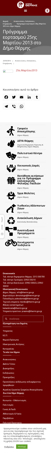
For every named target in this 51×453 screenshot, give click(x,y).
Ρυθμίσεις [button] (9, 446)
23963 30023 (31, 283)
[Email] (22, 98)
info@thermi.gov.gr (25, 292)
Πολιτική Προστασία (12, 423)
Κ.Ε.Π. (5, 335)
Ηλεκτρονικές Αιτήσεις (13, 344)
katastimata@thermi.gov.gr (15, 308)
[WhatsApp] (22, 107)
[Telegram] (6, 107)
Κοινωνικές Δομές (28, 165)
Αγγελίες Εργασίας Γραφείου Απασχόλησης (23, 390)
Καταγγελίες (8, 349)
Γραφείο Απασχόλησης (26, 130)
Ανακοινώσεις (19, 21)
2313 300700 (39, 277)
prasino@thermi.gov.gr (32, 311)
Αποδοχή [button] (22, 446)
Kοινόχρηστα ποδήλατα (25, 244)
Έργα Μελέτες (26, 193)
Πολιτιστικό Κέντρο (29, 153)
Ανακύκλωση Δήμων (29, 218)
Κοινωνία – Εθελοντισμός (14, 400)
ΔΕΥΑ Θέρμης (25, 140)
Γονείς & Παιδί (9, 409)
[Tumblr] (37, 98)
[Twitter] (14, 98)
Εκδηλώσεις (29, 21)
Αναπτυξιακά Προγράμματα (26, 232)
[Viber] (14, 107)
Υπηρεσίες (8, 331)
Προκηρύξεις (9, 377)
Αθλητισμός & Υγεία (12, 414)
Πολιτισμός (8, 405)
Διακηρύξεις (8, 368)
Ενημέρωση (7, 24)
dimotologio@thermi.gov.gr (28, 295)
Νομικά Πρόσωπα (11, 340)
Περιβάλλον (8, 418)
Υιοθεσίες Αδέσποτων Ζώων (31, 207)
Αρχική (5, 21)
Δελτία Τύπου (9, 364)
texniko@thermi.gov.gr (30, 302)
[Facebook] (6, 98)
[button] (47, 10)
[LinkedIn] (29, 98)
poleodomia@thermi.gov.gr (27, 299)
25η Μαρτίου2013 (26, 70)
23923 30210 (30, 280)
